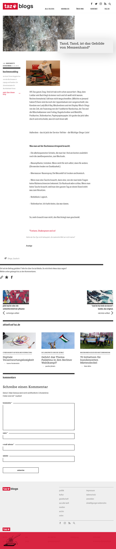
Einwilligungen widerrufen (96, 503)
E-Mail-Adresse (8, 444)
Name (5, 433)
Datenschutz (91, 494)
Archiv (61, 511)
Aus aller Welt (64, 503)
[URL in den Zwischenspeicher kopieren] (1, 277)
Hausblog (65, 9)
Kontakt (94, 9)
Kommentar (7, 403)
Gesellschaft (64, 499)
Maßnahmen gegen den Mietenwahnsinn (95, 353)
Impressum (90, 490)
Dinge (10, 258)
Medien (62, 507)
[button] (6, 277)
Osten (61, 515)
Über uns (80, 9)
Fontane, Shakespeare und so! (43, 230)
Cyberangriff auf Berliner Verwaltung (17, 353)
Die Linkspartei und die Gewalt (52, 353)
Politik (61, 490)
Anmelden (90, 499)
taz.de (107, 9)
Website (5, 456)
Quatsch (16, 258)
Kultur (61, 494)
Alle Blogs (49, 9)
